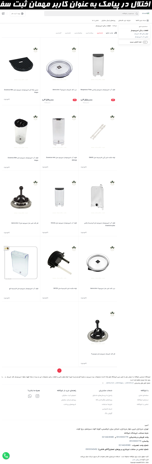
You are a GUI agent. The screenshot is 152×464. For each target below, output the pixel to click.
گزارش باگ (108, 413)
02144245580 (108, 437)
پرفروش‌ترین (78, 33)
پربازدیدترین (89, 33)
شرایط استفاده (107, 404)
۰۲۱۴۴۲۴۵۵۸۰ (119, 383)
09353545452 (91, 449)
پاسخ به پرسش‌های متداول (102, 395)
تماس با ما (95, 20)
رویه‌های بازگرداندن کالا (104, 400)
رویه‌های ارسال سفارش (108, 20)
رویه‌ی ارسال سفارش (68, 400)
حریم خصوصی (107, 409)
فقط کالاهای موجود (135, 42)
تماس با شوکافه (142, 404)
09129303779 (122, 437)
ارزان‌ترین (68, 33)
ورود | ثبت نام (16, 14)
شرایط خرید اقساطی (124, 20)
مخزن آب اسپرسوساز (141, 37)
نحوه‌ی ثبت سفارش (69, 395)
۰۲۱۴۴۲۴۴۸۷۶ (129, 383)
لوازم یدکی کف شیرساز (141, 34)
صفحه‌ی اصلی (143, 395)
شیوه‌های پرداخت (70, 404)
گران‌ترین (58, 33)
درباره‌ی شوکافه (142, 400)
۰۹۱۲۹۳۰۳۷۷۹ (110, 383)
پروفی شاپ (135, 460)
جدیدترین (100, 33)
